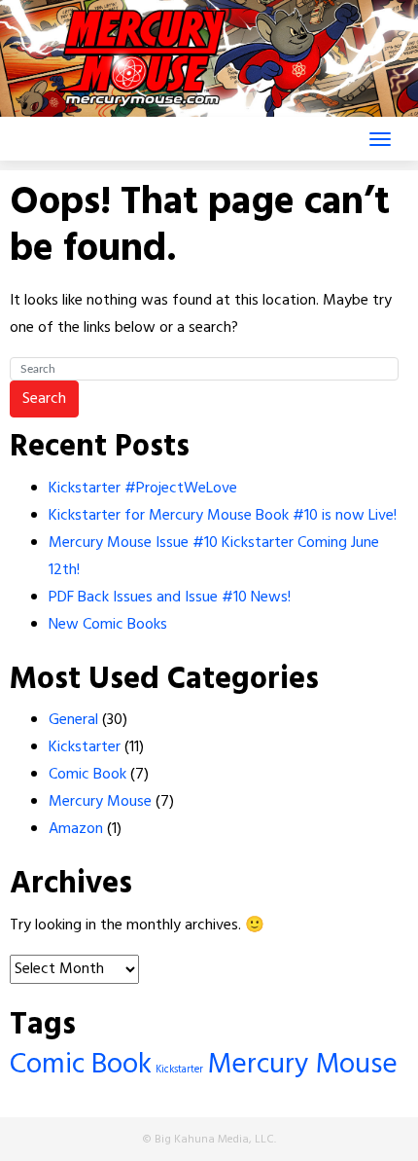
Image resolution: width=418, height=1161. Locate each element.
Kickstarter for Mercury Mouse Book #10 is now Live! (223, 515)
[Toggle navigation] (380, 139)
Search (44, 399)
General (73, 720)
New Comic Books (108, 624)
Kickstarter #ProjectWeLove (143, 488)
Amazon (76, 829)
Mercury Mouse (100, 802)
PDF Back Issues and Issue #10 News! (170, 597)
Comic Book (87, 774)
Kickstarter (85, 747)
